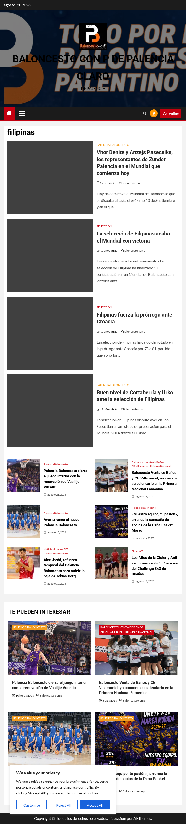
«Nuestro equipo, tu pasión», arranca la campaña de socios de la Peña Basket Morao (133, 778)
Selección (104, 226)
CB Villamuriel (140, 466)
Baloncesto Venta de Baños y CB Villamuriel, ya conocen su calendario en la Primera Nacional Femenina (136, 687)
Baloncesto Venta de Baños (148, 462)
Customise (31, 805)
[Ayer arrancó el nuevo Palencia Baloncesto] (23, 521)
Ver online (171, 113)
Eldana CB (138, 551)
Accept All (95, 805)
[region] (63, 789)
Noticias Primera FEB (56, 549)
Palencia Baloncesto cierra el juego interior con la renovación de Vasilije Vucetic (49, 685)
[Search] (144, 113)
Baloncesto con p (132, 183)
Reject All (63, 805)
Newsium (118, 818)
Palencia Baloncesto (113, 145)
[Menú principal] (22, 113)
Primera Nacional (160, 466)
